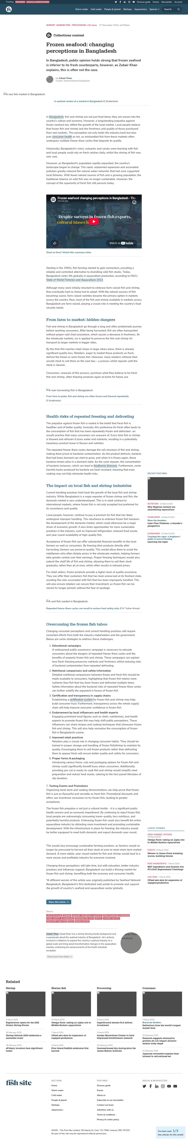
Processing (79, 25)
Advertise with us (105, 1109)
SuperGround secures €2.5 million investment (114, 1024)
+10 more (92, 25)
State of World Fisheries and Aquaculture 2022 (74, 280)
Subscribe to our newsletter (110, 1100)
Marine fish (63, 25)
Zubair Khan (65, 78)
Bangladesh (56, 117)
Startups (127, 9)
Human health (111, 918)
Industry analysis (57, 921)
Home (54, 1085)
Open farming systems (160, 834)
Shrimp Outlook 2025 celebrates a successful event (23, 1037)
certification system (81, 699)
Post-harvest (94, 915)
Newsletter (166, 2)
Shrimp (50, 25)
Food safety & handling (60, 918)
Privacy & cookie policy (108, 1119)
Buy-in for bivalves (151, 1022)
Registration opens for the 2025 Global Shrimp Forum (22, 1024)
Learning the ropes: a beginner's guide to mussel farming (164, 538)
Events (156, 2)
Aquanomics (140, 9)
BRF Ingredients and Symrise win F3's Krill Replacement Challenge (166, 868)
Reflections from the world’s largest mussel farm (161, 1027)
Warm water (81, 9)
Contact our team (105, 1105)
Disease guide (143, 2)
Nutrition (153, 504)
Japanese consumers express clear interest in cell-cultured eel (160, 1055)
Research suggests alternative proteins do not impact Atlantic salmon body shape (159, 1041)
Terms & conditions (106, 1114)
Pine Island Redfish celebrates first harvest (70, 1049)
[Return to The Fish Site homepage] (19, 1084)
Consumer (123, 915)
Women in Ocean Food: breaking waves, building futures (165, 854)
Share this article (57, 902)
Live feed (152, 877)
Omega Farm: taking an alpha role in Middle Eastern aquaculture (166, 841)
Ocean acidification (38, 2)
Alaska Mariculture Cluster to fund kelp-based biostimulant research (115, 1037)
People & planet (112, 9)
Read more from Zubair (58, 956)
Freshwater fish (84, 918)
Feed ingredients (157, 863)
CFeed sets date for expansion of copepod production (165, 881)
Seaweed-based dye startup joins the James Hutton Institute (116, 1049)
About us (101, 1095)
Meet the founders (157, 520)
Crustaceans (54, 915)
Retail (98, 918)
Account (178, 2)
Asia (71, 921)
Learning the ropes (158, 542)
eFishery (20, 2)
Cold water (96, 9)
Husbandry (154, 517)
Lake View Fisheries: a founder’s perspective (165, 524)
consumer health (62, 136)
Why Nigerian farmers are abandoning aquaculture (161, 508)
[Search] (172, 9)
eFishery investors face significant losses (24, 1049)
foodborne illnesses (105, 465)
